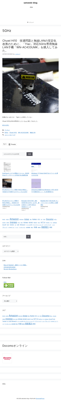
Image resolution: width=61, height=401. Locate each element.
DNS (44, 219)
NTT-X (43, 222)
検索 (29, 154)
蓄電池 (39, 227)
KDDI (22, 222)
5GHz (6, 132)
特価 (35, 227)
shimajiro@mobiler (9, 267)
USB (18, 224)
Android (21, 219)
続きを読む (5, 125)
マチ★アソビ (11, 227)
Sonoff (4, 224)
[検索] (28, 237)
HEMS (7, 222)
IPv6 (19, 222)
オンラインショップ (38, 224)
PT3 (51, 222)
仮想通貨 (28, 227)
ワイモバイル (22, 227)
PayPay (48, 222)
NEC (39, 222)
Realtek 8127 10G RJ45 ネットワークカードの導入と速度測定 (49, 203)
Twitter (12, 224)
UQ (15, 224)
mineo (25, 222)
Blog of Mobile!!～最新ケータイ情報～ (15, 265)
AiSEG (7, 219)
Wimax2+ (23, 224)
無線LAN (32, 132)
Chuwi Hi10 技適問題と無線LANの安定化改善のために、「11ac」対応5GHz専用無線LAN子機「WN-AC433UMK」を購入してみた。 (30, 45)
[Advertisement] (31, 14)
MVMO (31, 222)
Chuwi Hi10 (13, 132)
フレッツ (4, 227)
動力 (32, 227)
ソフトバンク (47, 224)
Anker (26, 219)
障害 (50, 227)
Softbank (55, 222)
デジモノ (7, 130)
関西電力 (45, 227)
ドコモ (53, 224)
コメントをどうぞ (10, 135)
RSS (5, 282)
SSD (8, 224)
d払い (55, 219)
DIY (41, 219)
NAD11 (35, 222)
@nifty (3, 219)
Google (4, 222)
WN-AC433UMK (23, 132)
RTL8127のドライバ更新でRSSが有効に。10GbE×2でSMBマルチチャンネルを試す (11, 203)
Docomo (49, 219)
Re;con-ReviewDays (10, 269)
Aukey (34, 219)
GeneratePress (40, 398)
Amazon (14, 219)
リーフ (16, 227)
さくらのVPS (29, 224)
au (31, 219)
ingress (13, 222)
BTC (39, 219)
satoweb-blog (30, 3)
